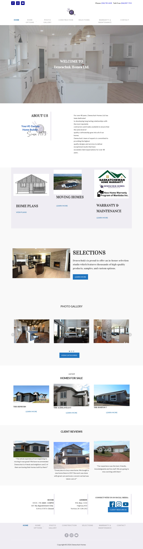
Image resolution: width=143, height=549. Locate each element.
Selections (84, 20)
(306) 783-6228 (106, 3)
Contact (124, 20)
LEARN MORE (62, 206)
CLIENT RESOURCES (118, 510)
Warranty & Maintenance (104, 21)
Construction (66, 20)
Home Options (30, 21)
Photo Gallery (47, 21)
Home (16, 20)
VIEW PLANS (21, 212)
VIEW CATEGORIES (69, 355)
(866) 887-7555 (126, 3)
